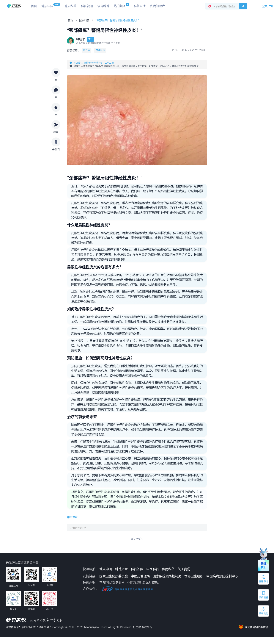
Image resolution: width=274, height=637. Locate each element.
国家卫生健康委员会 (113, 576)
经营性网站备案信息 (256, 627)
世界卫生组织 (193, 576)
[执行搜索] (243, 6)
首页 (70, 20)
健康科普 (84, 20)
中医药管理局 (140, 576)
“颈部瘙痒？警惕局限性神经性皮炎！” (117, 20)
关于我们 (184, 569)
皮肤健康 (100, 50)
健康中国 (105, 569)
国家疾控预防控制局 (167, 576)
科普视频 (137, 569)
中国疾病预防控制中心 (222, 576)
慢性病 (86, 50)
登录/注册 (268, 6)
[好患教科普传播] (14, 6)
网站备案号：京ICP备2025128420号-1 (29, 627)
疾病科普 (168, 569)
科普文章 (121, 569)
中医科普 (152, 569)
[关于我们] (263, 612)
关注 (90, 39)
